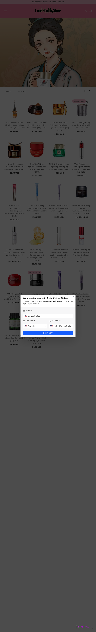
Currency (56, 321)
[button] (84, 627)
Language (30, 321)
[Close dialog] (73, 296)
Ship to (29, 311)
